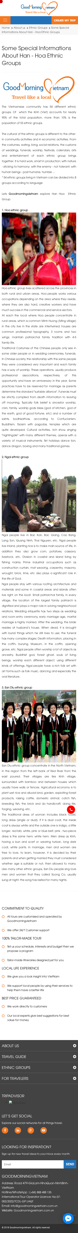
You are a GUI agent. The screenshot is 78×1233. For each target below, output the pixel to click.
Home (6, 27)
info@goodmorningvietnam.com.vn (34, 1205)
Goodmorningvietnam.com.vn (34, 1210)
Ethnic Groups (38, 27)
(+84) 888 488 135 (40, 1192)
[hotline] (71, 810)
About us (19, 27)
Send (70, 1164)
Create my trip (65, 20)
